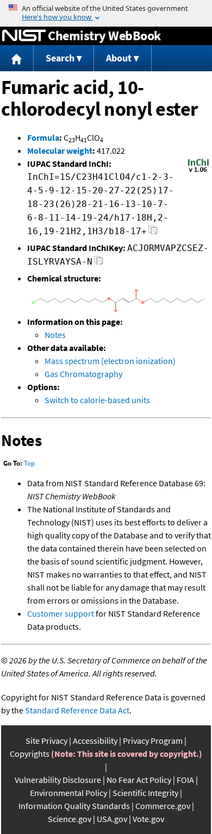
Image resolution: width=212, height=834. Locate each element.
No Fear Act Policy (139, 779)
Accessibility (95, 740)
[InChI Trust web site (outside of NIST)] (198, 171)
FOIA (185, 779)
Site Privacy (46, 740)
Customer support (60, 613)
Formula (43, 137)
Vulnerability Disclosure (58, 779)
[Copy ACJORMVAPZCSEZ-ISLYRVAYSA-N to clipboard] (98, 263)
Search (60, 58)
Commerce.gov (162, 805)
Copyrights (29, 753)
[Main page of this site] (17, 58)
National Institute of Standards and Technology (24, 36)
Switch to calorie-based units (97, 399)
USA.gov (112, 818)
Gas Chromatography (83, 373)
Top (29, 463)
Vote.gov (148, 818)
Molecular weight (59, 150)
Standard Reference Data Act (77, 710)
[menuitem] (17, 58)
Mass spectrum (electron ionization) (110, 360)
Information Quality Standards (74, 805)
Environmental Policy (68, 792)
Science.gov (69, 818)
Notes (55, 334)
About (119, 58)
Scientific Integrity (145, 792)
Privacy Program (153, 740)
